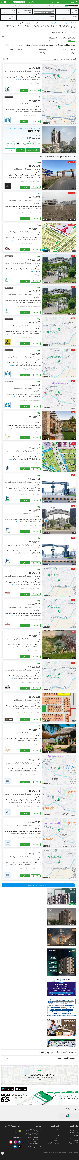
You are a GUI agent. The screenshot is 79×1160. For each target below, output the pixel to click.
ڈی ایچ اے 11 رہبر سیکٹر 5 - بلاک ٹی (15, 49)
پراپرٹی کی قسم (27, 10)
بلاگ (58, 1130)
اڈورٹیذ (76, 1140)
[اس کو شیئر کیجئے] (46, 91)
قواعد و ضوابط (73, 1143)
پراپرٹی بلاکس (65, 2)
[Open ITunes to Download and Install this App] (20, 1090)
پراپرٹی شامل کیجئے (54, 1143)
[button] (74, 12)
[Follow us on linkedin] (15, 1148)
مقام (53, 10)
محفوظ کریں (32, 150)
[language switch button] (9, 2)
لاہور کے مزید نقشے (8, 1058)
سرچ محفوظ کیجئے (7, 26)
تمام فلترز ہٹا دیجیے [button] (57, 32)
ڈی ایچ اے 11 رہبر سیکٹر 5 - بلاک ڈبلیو (41, 49)
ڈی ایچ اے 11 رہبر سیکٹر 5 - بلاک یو (68, 49)
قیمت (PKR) (74, 16)
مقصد (76, 10)
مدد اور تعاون (74, 1138)
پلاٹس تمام (71, 39)
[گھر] (76, 2)
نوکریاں (76, 1135)
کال (23, 90)
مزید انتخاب (13, 16)
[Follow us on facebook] (19, 1144)
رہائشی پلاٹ (62, 39)
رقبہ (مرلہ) (13, 10)
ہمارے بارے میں (73, 1130)
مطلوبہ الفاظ (51, 16)
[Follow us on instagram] (15, 1144)
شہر (68, 10)
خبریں (58, 1132)
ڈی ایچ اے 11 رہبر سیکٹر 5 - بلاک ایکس (68, 53)
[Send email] (39, 90)
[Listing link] (39, 78)
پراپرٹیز (72, 2)
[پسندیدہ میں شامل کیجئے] (44, 91)
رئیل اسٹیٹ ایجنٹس (54, 1140)
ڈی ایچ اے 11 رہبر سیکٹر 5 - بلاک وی (41, 53)
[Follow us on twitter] (19, 1148)
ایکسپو (57, 1138)
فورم (58, 1135)
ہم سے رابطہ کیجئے (72, 1132)
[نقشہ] (48, 91)
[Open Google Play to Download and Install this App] (7, 1090)
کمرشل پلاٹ (53, 39)
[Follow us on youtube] (10, 1144)
